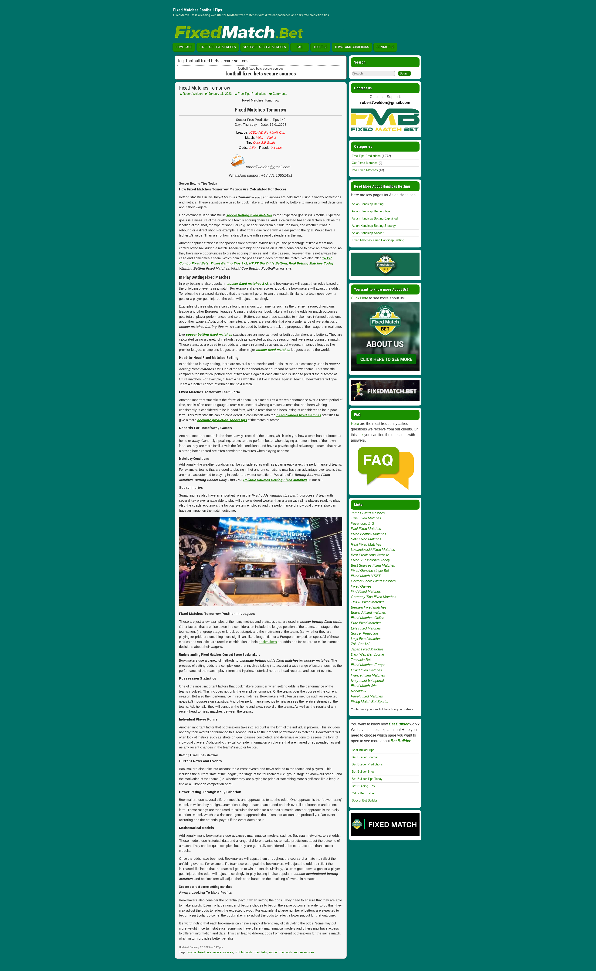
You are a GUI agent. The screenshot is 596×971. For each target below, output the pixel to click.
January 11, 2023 (220, 93)
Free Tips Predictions (252, 93)
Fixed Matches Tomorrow (204, 88)
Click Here (359, 298)
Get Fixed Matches (365, 163)
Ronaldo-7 (358, 691)
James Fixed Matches (368, 513)
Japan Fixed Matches (367, 649)
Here (355, 424)
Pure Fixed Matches (366, 623)
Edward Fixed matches (368, 612)
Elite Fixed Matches (366, 628)
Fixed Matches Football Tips (197, 9)
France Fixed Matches (368, 675)
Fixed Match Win (363, 686)
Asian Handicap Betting (367, 204)
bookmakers (268, 642)
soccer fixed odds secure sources (291, 952)
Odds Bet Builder (363, 793)
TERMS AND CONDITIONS (352, 47)
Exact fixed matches (366, 670)
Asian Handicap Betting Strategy (374, 225)
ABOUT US (320, 47)
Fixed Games (361, 586)
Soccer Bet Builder (364, 800)
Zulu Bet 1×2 (360, 644)
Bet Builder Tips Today (367, 779)
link (360, 435)
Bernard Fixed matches (368, 607)
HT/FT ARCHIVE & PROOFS (218, 47)
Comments (280, 93)
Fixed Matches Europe (368, 665)
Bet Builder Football (365, 757)
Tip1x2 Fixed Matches (368, 602)
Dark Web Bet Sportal (367, 654)
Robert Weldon (193, 93)
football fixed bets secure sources (210, 952)
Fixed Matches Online (367, 618)
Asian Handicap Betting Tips (371, 211)
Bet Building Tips (363, 786)
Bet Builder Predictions (367, 764)
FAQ (299, 47)
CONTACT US (385, 47)
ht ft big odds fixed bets (251, 952)
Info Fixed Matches (365, 170)
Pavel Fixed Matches (367, 696)
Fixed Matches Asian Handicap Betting (378, 240)
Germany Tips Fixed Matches (373, 597)
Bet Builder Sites (363, 771)
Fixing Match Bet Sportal (369, 702)
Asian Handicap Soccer (367, 233)
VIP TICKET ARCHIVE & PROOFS (264, 47)
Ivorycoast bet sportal (367, 681)
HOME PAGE (184, 47)
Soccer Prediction (364, 633)
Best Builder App (363, 750)
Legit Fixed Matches (366, 639)
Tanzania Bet (361, 660)
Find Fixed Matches (366, 591)
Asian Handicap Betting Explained (375, 218)
